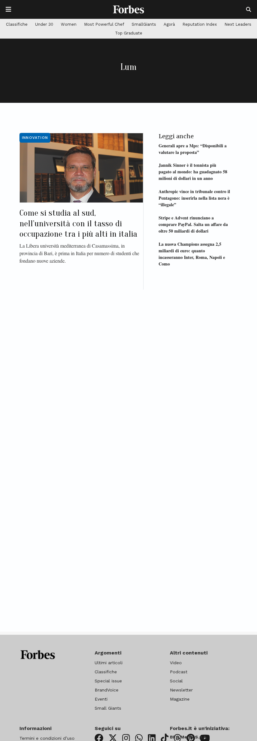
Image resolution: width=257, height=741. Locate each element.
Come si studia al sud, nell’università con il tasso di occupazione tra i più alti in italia (78, 223)
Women (68, 24)
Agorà (169, 24)
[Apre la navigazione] (8, 9)
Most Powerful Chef (104, 24)
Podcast (178, 671)
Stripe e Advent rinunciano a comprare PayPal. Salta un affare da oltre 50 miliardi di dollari (193, 224)
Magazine (180, 699)
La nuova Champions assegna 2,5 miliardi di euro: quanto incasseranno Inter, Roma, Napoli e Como (192, 254)
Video (176, 662)
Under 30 (44, 24)
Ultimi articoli (109, 662)
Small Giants (108, 708)
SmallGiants (144, 24)
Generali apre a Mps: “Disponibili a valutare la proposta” (193, 148)
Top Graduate (128, 33)
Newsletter (181, 689)
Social (176, 680)
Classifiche (17, 24)
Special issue (108, 680)
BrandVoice (106, 689)
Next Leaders (237, 24)
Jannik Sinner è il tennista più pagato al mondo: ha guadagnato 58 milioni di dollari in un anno (193, 171)
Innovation (35, 137)
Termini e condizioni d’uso (47, 738)
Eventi (101, 699)
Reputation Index (199, 24)
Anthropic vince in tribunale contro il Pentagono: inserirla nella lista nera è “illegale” (194, 198)
